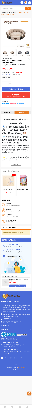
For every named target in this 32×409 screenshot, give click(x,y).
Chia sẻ (6, 103)
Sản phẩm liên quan (11, 171)
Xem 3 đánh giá (7, 58)
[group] (16, 33)
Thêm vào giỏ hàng (16, 89)
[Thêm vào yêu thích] (29, 59)
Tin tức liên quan (9, 227)
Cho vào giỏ (13, 286)
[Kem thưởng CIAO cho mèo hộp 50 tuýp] (23, 181)
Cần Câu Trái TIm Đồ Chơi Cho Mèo (13, 189)
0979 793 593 (13, 249)
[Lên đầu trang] (29, 402)
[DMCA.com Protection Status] (22, 334)
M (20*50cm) (16, 75)
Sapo (20, 369)
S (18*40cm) (6, 75)
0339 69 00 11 (13, 244)
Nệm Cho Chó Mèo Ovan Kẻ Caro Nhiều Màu (18, 280)
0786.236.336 (7, 319)
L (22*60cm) (6, 78)
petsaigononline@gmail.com (12, 322)
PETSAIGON (21, 367)
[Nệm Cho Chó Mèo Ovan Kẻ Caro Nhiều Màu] (5, 282)
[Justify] (28, 8)
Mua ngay (15, 95)
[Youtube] (15, 365)
